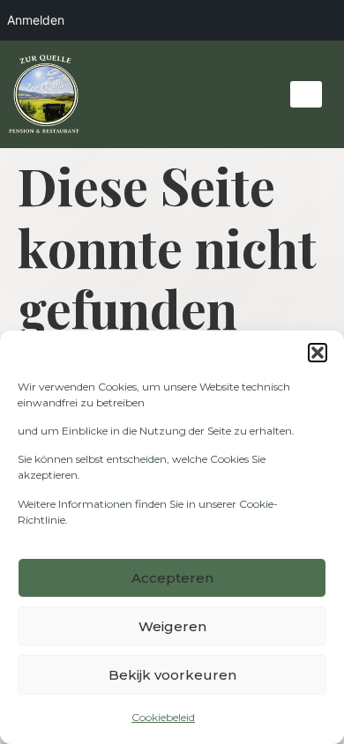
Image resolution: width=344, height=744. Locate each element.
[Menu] (306, 94)
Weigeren (172, 626)
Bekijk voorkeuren (172, 674)
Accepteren (172, 577)
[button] (317, 352)
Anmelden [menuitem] (35, 19)
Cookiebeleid (163, 717)
